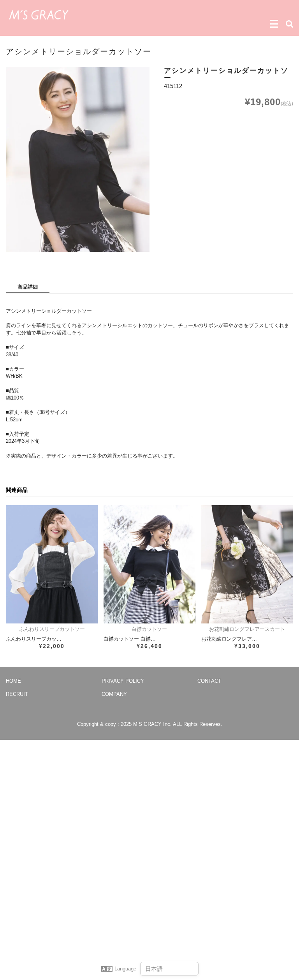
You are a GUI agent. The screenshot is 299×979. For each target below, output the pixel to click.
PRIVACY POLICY (123, 681)
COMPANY (114, 694)
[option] (78, 159)
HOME (13, 681)
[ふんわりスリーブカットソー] (52, 564)
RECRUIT (17, 694)
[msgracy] (39, 14)
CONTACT (209, 681)
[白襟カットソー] (149, 564)
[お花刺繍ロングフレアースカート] (247, 564)
